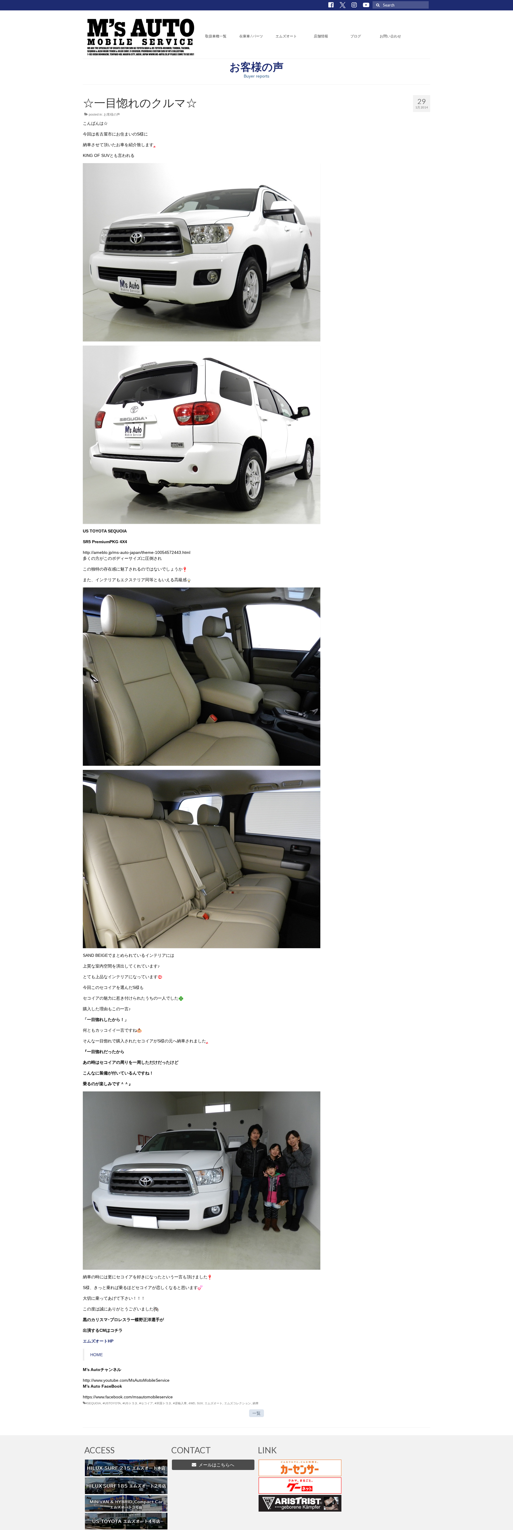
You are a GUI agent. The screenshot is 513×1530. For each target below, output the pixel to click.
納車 (256, 1403)
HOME (96, 1354)
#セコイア (146, 1403)
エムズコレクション (237, 1403)
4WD (192, 1403)
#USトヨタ (130, 1403)
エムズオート (213, 1403)
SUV (200, 1403)
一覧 (256, 1413)
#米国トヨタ (163, 1403)
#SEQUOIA (93, 1403)
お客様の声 (112, 114)
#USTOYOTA (112, 1403)
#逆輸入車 (180, 1403)
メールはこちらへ (215, 1464)
